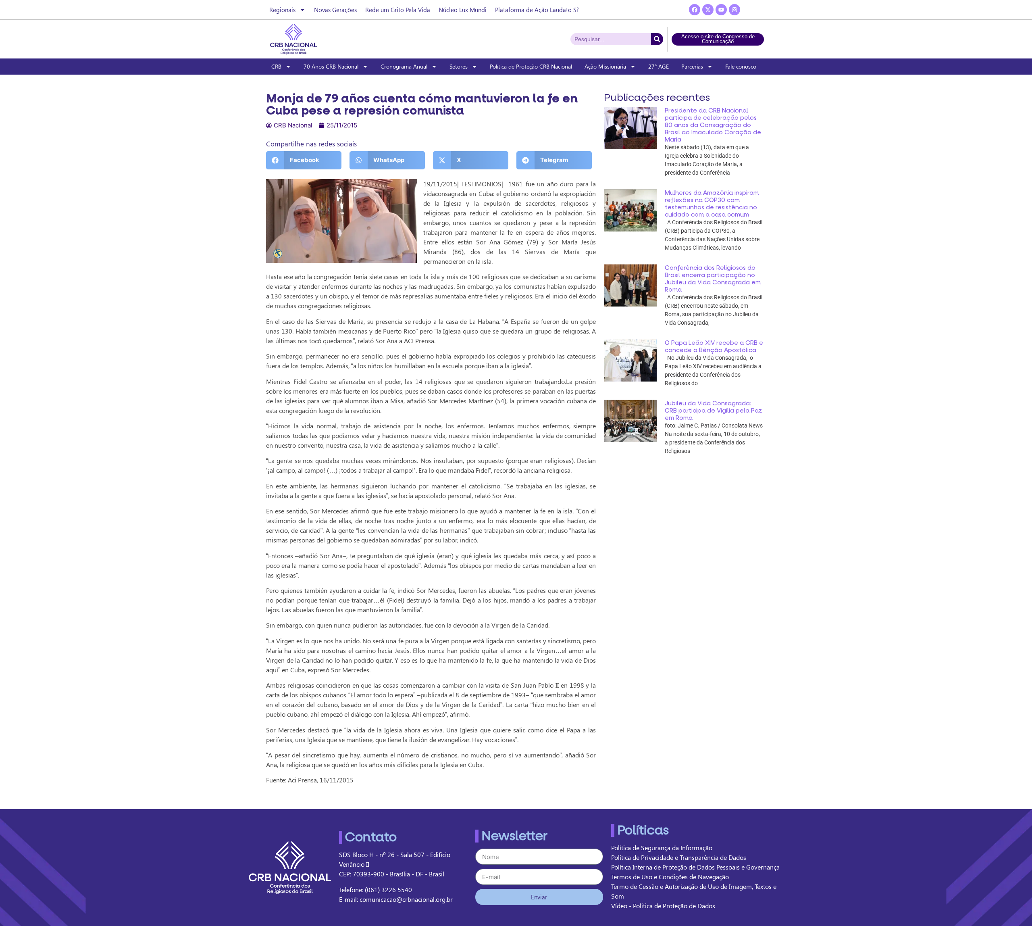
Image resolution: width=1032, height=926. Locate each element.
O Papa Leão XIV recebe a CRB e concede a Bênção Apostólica (714, 346)
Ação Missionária (605, 66)
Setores (458, 66)
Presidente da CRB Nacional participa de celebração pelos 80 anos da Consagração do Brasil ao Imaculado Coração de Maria (713, 125)
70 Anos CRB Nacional (331, 66)
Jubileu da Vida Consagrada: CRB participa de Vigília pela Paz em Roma (713, 410)
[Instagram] (734, 9)
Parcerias (692, 66)
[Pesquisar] (657, 39)
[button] (303, 160)
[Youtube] (721, 9)
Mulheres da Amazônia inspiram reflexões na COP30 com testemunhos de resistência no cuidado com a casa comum (712, 204)
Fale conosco (740, 66)
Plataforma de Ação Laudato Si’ (537, 10)
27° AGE (658, 66)
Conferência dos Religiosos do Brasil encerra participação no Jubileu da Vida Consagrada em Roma (713, 279)
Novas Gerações (335, 10)
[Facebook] (694, 9)
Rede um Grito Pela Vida (397, 10)
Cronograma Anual (404, 66)
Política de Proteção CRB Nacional (531, 66)
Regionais (282, 10)
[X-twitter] (708, 9)
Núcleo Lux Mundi (463, 10)
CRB (276, 66)
